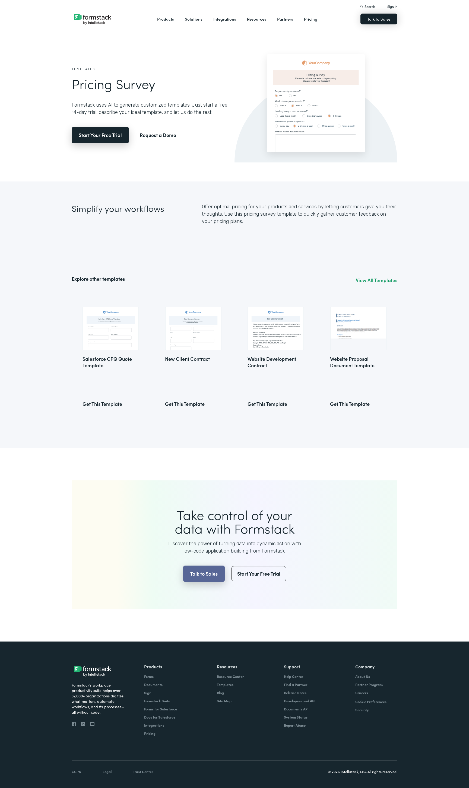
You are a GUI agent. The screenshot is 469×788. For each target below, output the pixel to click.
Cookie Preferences (370, 701)
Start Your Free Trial (100, 135)
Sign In (392, 6)
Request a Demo (158, 135)
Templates (84, 69)
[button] (165, 19)
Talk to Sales (379, 19)
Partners (285, 19)
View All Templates (376, 280)
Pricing (310, 19)
